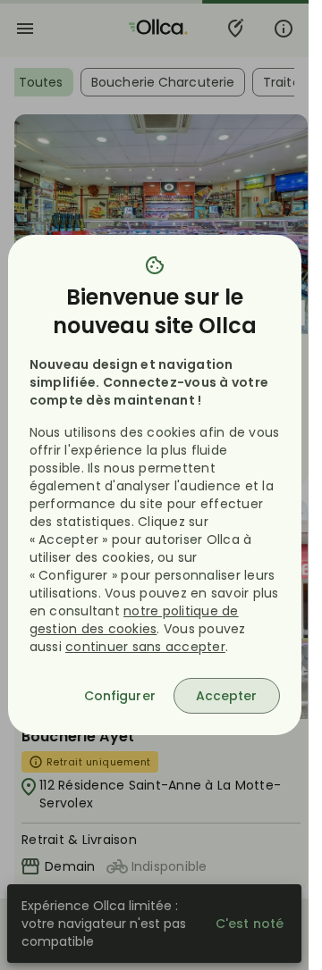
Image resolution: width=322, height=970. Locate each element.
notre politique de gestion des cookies (134, 620)
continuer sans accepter (145, 647)
